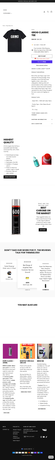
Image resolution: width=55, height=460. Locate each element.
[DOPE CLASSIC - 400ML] (10, 351)
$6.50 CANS (6, 412)
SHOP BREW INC (42, 409)
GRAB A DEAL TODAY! (26, 392)
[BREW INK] (44, 351)
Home (4, 25)
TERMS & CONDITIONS (16, 437)
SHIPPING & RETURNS (16, 433)
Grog (33, 29)
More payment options (42, 65)
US (8, 429)
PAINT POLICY (16, 440)
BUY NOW (42, 230)
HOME (5, 10)
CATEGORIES (7, 13)
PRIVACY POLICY (17, 430)
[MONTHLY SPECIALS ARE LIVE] (27, 351)
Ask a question (37, 123)
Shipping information (39, 119)
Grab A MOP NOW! (10, 177)
